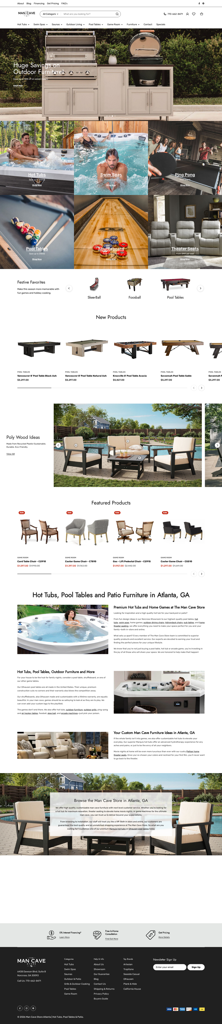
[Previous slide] (194, 388)
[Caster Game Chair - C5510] (183, 532)
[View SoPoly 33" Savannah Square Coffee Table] (139, 457)
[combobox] (80, 14)
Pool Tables (23, 372)
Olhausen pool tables (139, 829)
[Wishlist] (193, 14)
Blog (28, 3)
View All (10, 454)
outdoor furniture (74, 709)
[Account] (187, 14)
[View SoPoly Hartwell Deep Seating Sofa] (127, 441)
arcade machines (69, 713)
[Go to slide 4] (115, 116)
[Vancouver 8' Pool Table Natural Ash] (87, 346)
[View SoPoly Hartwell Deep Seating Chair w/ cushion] (76, 445)
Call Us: (21, 980)
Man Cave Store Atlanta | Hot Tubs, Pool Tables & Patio (54, 1017)
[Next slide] (201, 388)
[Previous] (69, 288)
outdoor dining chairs (154, 622)
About (20, 3)
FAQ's (64, 3)
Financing (39, 3)
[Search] (117, 14)
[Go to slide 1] (107, 116)
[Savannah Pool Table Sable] (183, 346)
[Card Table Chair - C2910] (39, 532)
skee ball (52, 713)
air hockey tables (30, 713)
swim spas (124, 622)
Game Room (22, 558)
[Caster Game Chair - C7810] (87, 532)
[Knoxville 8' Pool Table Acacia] (135, 346)
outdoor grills (90, 709)
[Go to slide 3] (112, 116)
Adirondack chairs (174, 622)
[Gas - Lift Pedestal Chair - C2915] (135, 532)
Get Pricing (53, 3)
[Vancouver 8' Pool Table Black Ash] (39, 346)
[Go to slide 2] (109, 116)
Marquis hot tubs (117, 829)
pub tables (189, 622)
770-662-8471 (33, 980)
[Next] (200, 288)
